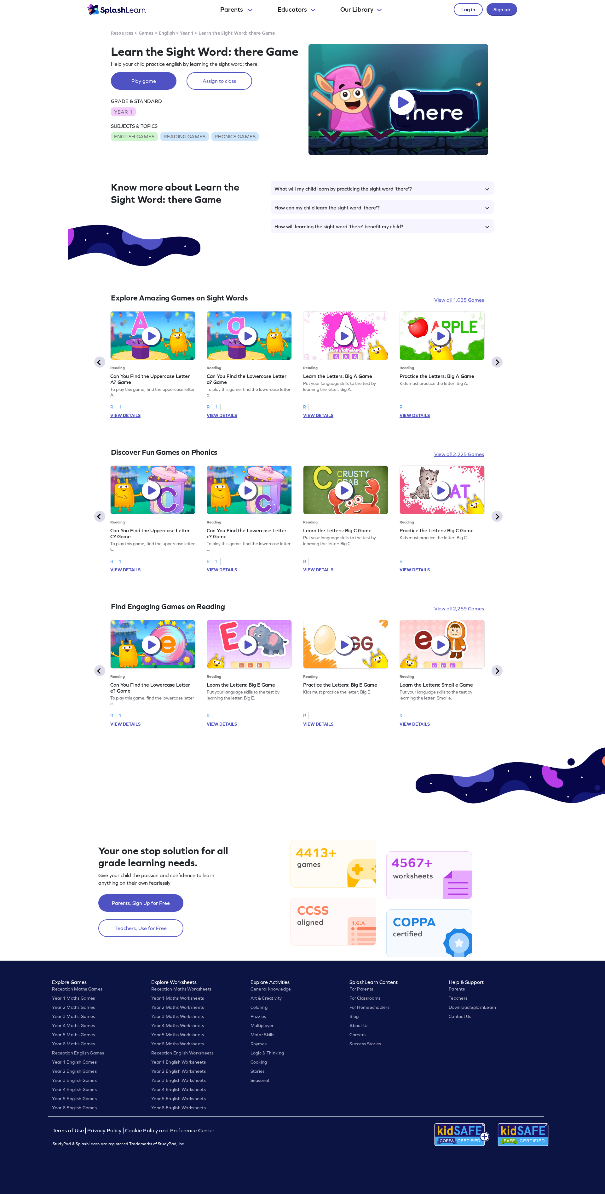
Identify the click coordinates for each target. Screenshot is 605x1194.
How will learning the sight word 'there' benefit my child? (338, 226)
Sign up (501, 9)
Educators (292, 9)
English (167, 33)
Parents (232, 9)
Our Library (356, 9)
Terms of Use (69, 1131)
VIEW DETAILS (125, 415)
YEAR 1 (123, 112)
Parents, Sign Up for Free (141, 903)
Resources (122, 33)
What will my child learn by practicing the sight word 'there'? (343, 188)
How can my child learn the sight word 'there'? (327, 207)
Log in (468, 9)
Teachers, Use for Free (141, 928)
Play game (143, 81)
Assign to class (219, 81)
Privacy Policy (104, 1131)
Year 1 (186, 33)
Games (146, 33)
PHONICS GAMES (235, 136)
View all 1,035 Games (459, 300)
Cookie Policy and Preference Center (170, 1131)
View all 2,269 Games (459, 608)
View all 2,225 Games (459, 454)
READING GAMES (184, 136)
